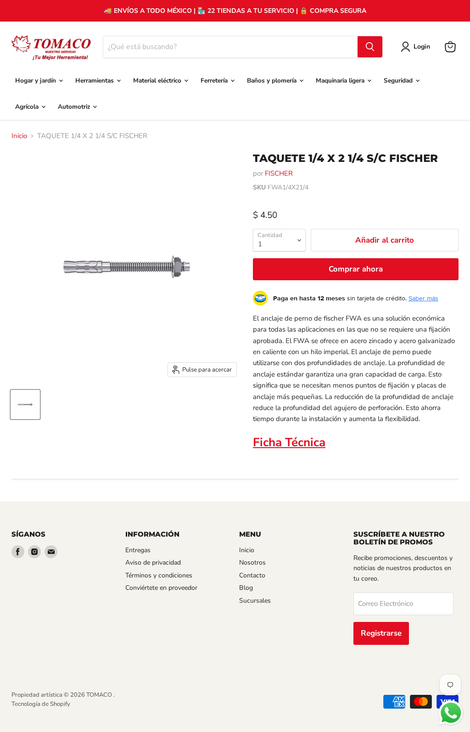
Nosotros (252, 562)
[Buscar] (370, 46)
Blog (246, 587)
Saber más (423, 298)
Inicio (19, 136)
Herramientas (95, 80)
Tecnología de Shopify (40, 704)
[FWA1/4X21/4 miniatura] (25, 404)
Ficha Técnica (289, 442)
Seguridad (399, 80)
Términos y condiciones (158, 575)
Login (422, 46)
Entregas (138, 550)
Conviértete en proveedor (161, 587)
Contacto (252, 575)
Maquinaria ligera (341, 80)
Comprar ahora (356, 269)
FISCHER (279, 173)
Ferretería (215, 80)
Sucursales (255, 600)
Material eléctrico (158, 80)
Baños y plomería (272, 80)
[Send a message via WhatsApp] (450, 713)
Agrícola (27, 106)
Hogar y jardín (36, 80)
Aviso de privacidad (153, 562)
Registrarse (381, 633)
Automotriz (75, 106)
